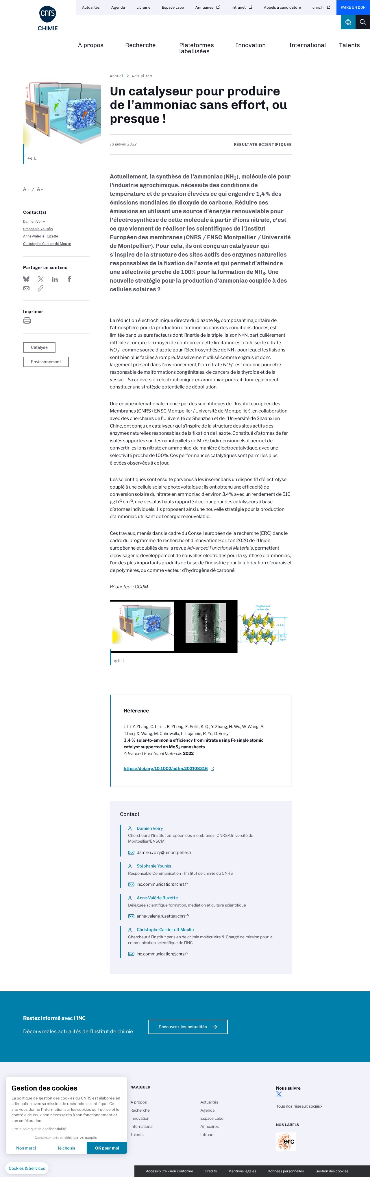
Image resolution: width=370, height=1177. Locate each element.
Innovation (251, 45)
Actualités (91, 7)
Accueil (117, 75)
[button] (27, 1168)
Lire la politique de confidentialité (39, 1129)
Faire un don (353, 7)
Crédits (211, 1171)
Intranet (239, 7)
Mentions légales (242, 1171)
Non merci (26, 1147)
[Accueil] (47, 18)
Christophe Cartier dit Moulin (47, 244)
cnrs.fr (318, 7)
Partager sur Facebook (69, 279)
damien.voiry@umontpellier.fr (164, 852)
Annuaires (204, 7)
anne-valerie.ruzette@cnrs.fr (163, 916)
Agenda (118, 7)
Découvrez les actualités (183, 1026)
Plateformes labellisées (196, 48)
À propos (90, 45)
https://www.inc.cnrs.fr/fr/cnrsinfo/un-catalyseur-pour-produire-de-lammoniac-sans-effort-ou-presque (41, 288)
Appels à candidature (282, 7)
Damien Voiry (34, 221)
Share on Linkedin (55, 279)
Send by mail (26, 288)
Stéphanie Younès (38, 229)
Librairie (143, 7)
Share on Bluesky (26, 279)
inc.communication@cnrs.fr (162, 884)
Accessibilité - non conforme (169, 1171)
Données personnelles (286, 1171)
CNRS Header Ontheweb (348, 22)
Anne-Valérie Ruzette (40, 236)
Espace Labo (173, 7)
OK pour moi (107, 1147)
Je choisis (66, 1147)
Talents (349, 45)
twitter (279, 1094)
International (307, 45)
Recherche (140, 45)
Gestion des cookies (331, 1171)
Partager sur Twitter (41, 279)
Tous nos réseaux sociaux (299, 1106)
